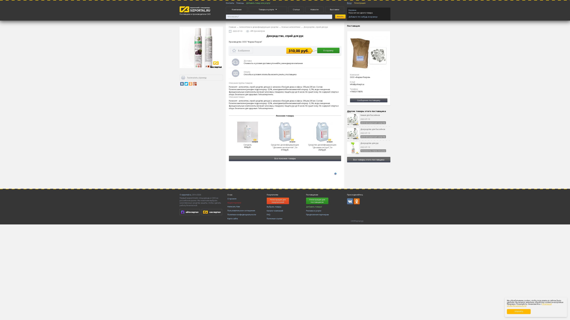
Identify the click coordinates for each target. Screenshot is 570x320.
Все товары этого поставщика (368, 159)
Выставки (334, 9)
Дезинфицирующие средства (373, 123)
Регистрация (359, 3)
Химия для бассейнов (370, 115)
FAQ (268, 214)
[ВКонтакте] (182, 84)
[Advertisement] (201, 138)
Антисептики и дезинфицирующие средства (258, 27)
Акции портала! (234, 202)
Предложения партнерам (317, 214)
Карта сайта (232, 218)
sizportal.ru (186, 194)
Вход (349, 3)
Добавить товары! (314, 206)
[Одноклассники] (190, 84)
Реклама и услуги (313, 210)
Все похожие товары (285, 158)
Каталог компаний (275, 210)
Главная (232, 27)
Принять (518, 312)
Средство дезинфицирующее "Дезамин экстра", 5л (322, 146)
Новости (315, 9)
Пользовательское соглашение (241, 210)
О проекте (231, 198)
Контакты (230, 3)
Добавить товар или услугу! (258, 3)
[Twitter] (186, 84)
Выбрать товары (274, 206)
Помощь (240, 3)
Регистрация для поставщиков (317, 200)
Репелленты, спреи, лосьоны (373, 151)
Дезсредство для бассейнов (372, 129)
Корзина (352, 10)
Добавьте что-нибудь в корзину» (363, 17)
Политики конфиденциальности (241, 214)
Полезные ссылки (274, 218)
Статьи (296, 9)
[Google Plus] (195, 84)
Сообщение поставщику (368, 100)
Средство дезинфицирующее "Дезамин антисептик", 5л (285, 146)
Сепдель (248, 144)
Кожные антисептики (291, 27)
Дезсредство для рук (369, 143)
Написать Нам (233, 206)
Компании (237, 9)
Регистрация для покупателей (278, 200)
